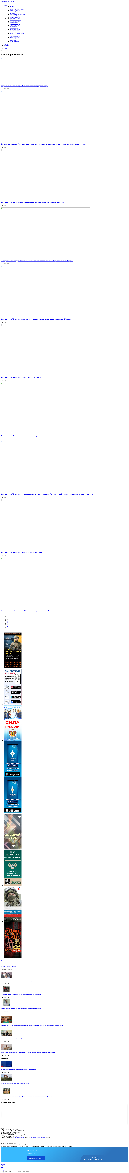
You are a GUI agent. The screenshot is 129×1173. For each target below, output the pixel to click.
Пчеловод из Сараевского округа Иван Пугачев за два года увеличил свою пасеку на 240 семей (26, 1096)
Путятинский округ (15, 24)
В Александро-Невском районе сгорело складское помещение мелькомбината (32, 436)
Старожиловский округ (16, 36)
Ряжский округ (13, 26)
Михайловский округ (15, 20)
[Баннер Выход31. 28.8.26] (13, 957)
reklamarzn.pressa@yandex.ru (38, 1137)
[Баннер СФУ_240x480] (13, 885)
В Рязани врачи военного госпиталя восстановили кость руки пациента (20, 980)
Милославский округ (15, 18)
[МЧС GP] (13, 776)
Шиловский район (14, 41)
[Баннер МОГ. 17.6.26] (13, 921)
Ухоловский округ (14, 37)
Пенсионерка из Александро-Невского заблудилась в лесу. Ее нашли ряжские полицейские (38, 611)
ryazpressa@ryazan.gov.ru (18, 1137)
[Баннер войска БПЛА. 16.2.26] (13, 668)
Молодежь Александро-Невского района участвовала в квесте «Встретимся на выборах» (37, 261)
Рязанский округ (14, 28)
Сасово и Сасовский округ (16, 32)
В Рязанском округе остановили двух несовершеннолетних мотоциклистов (21, 994)
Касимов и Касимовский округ (17, 14)
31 (7, 622)
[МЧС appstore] (13, 812)
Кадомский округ (14, 13)
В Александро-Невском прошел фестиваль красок (21, 377)
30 (7, 620)
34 (7, 626)
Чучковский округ (14, 38)
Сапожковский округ (15, 29)
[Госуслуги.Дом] (13, 704)
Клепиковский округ (15, 16)
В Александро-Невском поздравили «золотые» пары (22, 552)
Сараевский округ (14, 30)
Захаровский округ (14, 11)
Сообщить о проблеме (36, 1158)
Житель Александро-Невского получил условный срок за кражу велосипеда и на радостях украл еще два (43, 144)
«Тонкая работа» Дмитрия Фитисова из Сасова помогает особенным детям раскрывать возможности (28, 1052)
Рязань (11, 7)
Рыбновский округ (14, 25)
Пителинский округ (15, 21)
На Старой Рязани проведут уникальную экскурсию (15, 1083)
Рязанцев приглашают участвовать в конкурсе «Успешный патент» (19, 1069)
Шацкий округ (13, 40)
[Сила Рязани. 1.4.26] (13, 740)
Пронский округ (14, 22)
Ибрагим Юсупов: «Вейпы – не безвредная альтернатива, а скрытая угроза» (21, 1008)
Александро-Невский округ (17, 9)
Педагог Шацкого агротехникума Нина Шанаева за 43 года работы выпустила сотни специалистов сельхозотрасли (32, 1025)
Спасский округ (14, 34)
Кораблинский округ (15, 17)
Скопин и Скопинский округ (17, 33)
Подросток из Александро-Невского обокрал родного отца (24, 86)
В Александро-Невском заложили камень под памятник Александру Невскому (32, 202)
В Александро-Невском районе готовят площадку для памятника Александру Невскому (37, 319)
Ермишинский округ (15, 10)
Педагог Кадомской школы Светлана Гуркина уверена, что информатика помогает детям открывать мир (29, 1038)
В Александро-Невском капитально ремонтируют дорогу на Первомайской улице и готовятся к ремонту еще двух (47, 494)
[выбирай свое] (13, 849)
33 (7, 624)
